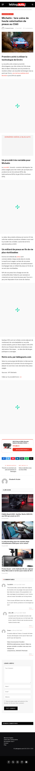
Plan (5, 745)
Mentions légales (8, 737)
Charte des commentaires (11, 739)
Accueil (3, 9)
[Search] (32, 4)
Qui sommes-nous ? (9, 741)
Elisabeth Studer (9, 28)
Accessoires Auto (7, 14)
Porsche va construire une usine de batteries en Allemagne (9, 469)
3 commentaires (28, 28)
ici (20, 377)
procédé (6, 167)
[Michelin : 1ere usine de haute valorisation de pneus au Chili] (17, 42)
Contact (6, 743)
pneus (18, 257)
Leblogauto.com (19, 748)
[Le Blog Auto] (17, 4)
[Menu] (3, 4)
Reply (30, 608)
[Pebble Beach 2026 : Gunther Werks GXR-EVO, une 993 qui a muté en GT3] (17, 503)
